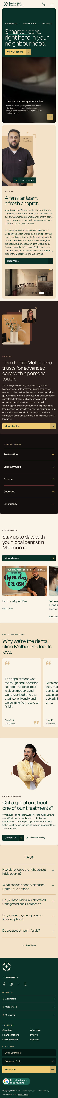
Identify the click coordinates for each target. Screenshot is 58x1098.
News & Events (10, 1039)
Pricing (34, 1035)
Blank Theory (23, 1094)
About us (7, 1030)
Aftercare (35, 1030)
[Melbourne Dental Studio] (13, 4)
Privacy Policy (44, 1091)
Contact (34, 1039)
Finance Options (10, 1035)
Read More (7, 608)
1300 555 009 (10, 977)
